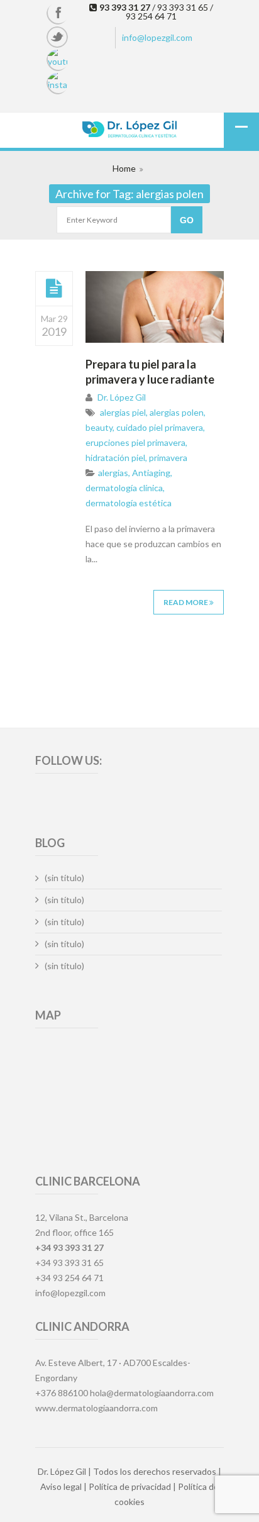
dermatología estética (128, 502)
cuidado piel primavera (159, 427)
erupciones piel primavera (135, 442)
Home (124, 168)
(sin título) (64, 877)
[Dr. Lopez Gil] (129, 130)
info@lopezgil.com (157, 37)
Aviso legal (61, 1486)
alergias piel (123, 412)
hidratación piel (115, 457)
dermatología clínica (124, 487)
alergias (113, 472)
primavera (168, 457)
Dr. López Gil (121, 397)
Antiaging (151, 472)
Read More (186, 602)
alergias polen (177, 412)
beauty (99, 427)
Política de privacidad (130, 1486)
